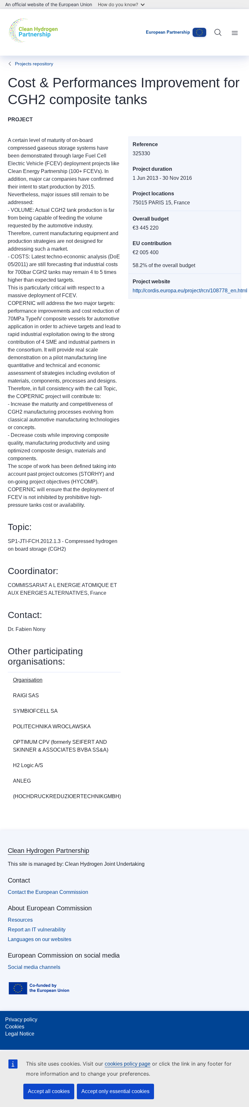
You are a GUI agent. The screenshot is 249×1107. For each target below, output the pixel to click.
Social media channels (34, 967)
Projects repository (34, 63)
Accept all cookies (49, 1091)
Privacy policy (21, 1019)
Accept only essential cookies (115, 1091)
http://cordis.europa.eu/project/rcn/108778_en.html (190, 290)
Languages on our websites (39, 939)
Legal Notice (19, 1033)
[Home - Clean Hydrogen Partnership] (35, 32)
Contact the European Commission (48, 892)
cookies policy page (127, 1064)
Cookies (14, 1026)
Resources (20, 920)
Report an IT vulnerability (36, 929)
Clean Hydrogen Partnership (48, 850)
